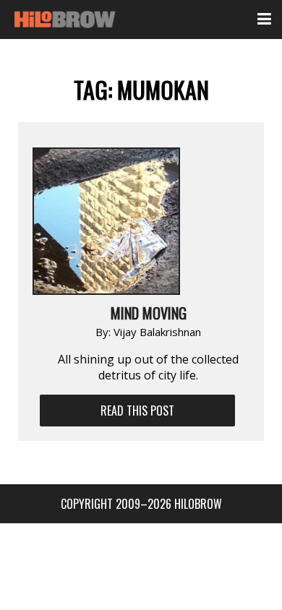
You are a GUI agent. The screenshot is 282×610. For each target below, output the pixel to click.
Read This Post (137, 410)
